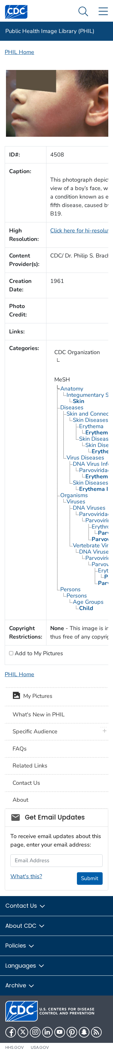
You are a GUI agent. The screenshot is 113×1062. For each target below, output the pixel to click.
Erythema (91, 426)
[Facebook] (10, 1032)
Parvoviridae (95, 514)
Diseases (71, 407)
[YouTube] (59, 1032)
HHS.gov (14, 1047)
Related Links (30, 765)
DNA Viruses (89, 508)
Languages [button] (21, 965)
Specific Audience (35, 731)
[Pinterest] (72, 1032)
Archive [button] (16, 985)
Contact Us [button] (22, 906)
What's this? (26, 876)
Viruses (76, 501)
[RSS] (96, 1032)
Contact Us (26, 783)
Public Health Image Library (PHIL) (49, 31)
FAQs (20, 748)
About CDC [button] (21, 926)
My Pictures (36, 696)
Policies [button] (16, 945)
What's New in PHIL (39, 714)
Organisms (74, 495)
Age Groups (88, 602)
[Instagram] (35, 1032)
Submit (89, 878)
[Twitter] (23, 1032)
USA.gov (40, 1047)
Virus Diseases (85, 457)
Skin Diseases (90, 420)
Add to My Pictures (38, 653)
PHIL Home (19, 52)
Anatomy (71, 388)
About (20, 800)
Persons (70, 589)
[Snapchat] (84, 1032)
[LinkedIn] (47, 1032)
